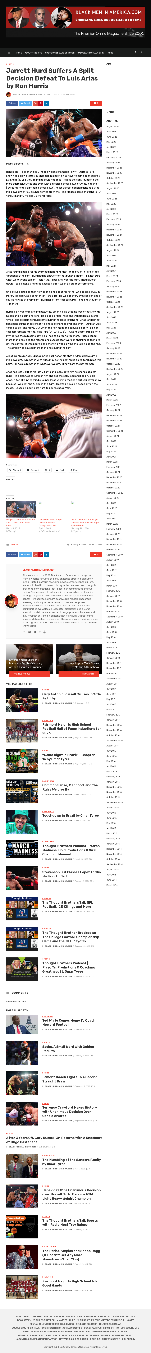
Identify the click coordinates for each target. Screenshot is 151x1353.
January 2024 (113, 286)
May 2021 (111, 451)
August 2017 (112, 684)
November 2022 (114, 359)
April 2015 (111, 828)
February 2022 (113, 405)
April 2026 (111, 147)
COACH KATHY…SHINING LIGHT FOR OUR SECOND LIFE (111, 1328)
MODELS (105, 1335)
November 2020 (114, 482)
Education (47, 720)
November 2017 (114, 668)
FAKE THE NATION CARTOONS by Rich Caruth (47, 1331)
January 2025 (113, 224)
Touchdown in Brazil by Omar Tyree (70, 815)
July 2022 (111, 379)
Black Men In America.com (28, 94)
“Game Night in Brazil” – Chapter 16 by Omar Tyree (68, 757)
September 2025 (114, 183)
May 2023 (111, 328)
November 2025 (114, 173)
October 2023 (113, 302)
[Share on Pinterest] (40, 103)
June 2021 (111, 446)
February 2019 (113, 591)
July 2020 (111, 503)
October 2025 (113, 178)
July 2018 (111, 627)
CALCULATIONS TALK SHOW (91, 53)
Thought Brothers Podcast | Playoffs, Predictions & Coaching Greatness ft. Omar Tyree (68, 967)
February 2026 (113, 157)
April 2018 (111, 642)
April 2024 (111, 271)
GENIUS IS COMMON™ (86, 1324)
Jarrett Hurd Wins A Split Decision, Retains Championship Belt (50, 522)
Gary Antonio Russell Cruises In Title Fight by (71, 696)
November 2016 (114, 730)
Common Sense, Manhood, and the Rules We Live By (70, 787)
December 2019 (114, 539)
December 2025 (114, 168)
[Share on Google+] (35, 103)
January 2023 (113, 348)
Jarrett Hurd (85, 545)
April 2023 (111, 333)
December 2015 (114, 787)
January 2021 (113, 472)
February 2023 (113, 343)
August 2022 (112, 374)
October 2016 (113, 735)
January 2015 (113, 844)
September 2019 (114, 555)
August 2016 (112, 746)
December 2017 (114, 663)
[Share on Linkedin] (46, 103)
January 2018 (113, 658)
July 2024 (111, 255)
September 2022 (114, 369)
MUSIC (124, 1331)
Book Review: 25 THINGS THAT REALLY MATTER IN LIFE (46, 1320)
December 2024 (114, 230)
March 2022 (112, 400)
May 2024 (111, 266)
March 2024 (112, 276)
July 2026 (111, 131)
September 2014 (114, 864)
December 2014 (114, 849)
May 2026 (111, 142)
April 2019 (111, 580)
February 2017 (113, 715)
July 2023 (111, 317)
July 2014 (111, 875)
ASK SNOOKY (128, 1339)
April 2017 (111, 704)
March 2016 (112, 771)
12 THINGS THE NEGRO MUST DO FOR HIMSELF (100, 1320)
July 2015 (111, 813)
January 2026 (113, 162)
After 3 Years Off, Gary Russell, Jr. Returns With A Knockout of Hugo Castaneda (54, 1140)
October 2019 (113, 549)
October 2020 (113, 488)
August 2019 (112, 560)
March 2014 (112, 885)
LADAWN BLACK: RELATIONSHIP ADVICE (36, 1339)
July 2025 (111, 193)
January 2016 (113, 782)
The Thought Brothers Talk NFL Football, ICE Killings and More (67, 904)
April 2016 (111, 766)
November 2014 (114, 854)
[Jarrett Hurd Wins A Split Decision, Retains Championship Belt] (53, 509)
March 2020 (112, 524)
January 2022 (113, 410)
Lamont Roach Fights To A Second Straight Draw (69, 1079)
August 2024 (112, 250)
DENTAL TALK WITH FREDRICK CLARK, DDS (52, 1324)
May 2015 (111, 823)
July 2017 (111, 689)
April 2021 (111, 457)
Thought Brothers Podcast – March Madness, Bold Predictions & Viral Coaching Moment (71, 850)
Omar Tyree (48, 811)
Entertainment (50, 1247)
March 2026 (112, 152)
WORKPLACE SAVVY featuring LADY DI (39, 1335)
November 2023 (114, 297)
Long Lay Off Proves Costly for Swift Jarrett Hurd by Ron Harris (20, 522)
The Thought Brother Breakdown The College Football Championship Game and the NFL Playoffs (70, 937)
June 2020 (111, 508)
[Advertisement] (125, 86)
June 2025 (111, 199)
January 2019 (113, 596)
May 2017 (110, 699)
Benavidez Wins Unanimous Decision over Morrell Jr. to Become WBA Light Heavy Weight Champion (71, 1194)
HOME (19, 53)
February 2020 (113, 529)
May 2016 (111, 761)
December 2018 (114, 601)
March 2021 (112, 462)
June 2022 (111, 384)
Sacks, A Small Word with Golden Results (68, 1049)
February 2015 (113, 838)
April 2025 (111, 209)
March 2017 (111, 709)
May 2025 (111, 204)
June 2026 (111, 137)
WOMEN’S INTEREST (122, 1335)
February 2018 (113, 653)
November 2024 (114, 235)
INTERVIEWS (92, 1335)
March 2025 (112, 214)
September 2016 (114, 740)
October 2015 (113, 797)
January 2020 (113, 534)
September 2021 (114, 431)
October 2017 (112, 673)
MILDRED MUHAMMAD (110, 1324)
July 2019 (111, 565)
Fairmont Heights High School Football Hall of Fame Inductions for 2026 (71, 729)
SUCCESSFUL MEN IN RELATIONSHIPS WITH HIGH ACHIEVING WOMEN (47, 1328)
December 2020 (114, 477)
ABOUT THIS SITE (33, 53)
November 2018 (114, 606)
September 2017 (114, 678)
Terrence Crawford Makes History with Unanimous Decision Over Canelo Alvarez (69, 1112)
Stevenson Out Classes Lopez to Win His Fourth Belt (71, 874)
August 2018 (112, 622)
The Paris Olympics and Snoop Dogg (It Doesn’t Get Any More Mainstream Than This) (71, 1255)
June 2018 (111, 632)
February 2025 (113, 219)
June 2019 (111, 570)
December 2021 (114, 415)
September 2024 (114, 245)
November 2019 (114, 544)
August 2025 (112, 188)
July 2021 (111, 441)
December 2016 (114, 725)
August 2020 (112, 498)
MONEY (130, 1320)
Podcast (46, 898)
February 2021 (113, 467)
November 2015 (114, 792)
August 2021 (112, 436)
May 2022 (111, 389)
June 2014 (111, 880)
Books (45, 751)
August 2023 (112, 312)
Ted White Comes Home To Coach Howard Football (68, 1022)
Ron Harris (97, 545)
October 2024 (113, 240)
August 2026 (112, 126)
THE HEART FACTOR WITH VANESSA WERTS (96, 1331)
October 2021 (113, 426)
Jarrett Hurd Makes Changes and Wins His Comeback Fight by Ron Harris (85, 522)
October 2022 (113, 364)
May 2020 (111, 513)
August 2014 (112, 869)
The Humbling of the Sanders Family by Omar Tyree (71, 1162)
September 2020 (114, 493)
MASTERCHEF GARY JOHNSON (59, 53)
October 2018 (113, 611)
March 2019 (112, 586)
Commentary (48, 1156)
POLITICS (95, 1339)
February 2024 (113, 281)
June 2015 (111, 818)
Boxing (75, 545)
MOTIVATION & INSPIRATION (73, 1339)
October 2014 (113, 859)
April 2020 (111, 518)
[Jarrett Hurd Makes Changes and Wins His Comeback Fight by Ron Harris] (86, 509)
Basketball (48, 781)
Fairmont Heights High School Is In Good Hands (70, 1283)
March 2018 (112, 647)
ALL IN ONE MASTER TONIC (122, 1316)
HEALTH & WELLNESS (73, 1335)
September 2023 (114, 307)
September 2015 (114, 802)
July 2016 (111, 751)
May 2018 (111, 637)
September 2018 (114, 617)
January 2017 (113, 720)
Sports (10, 64)
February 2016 (113, 777)
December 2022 (114, 353)
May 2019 (111, 575)
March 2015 (112, 833)
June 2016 (111, 756)
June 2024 (111, 260)
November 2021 (114, 420)
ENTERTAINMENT (111, 1339)
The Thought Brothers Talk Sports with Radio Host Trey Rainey (70, 1223)
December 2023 (114, 291)
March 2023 (112, 338)
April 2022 (111, 395)
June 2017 (111, 694)
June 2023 (111, 322)
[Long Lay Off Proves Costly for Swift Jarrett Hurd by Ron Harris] (21, 509)
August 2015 (112, 807)
